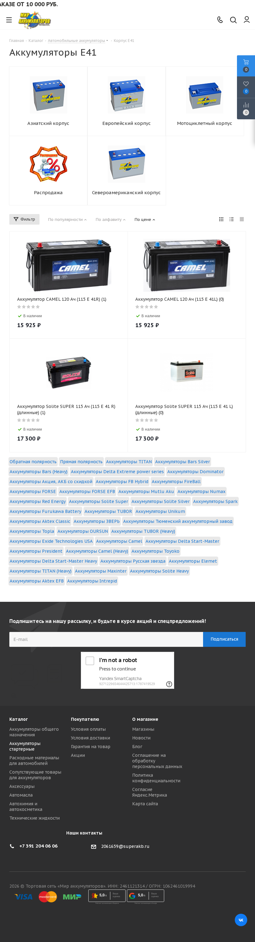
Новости (141, 738)
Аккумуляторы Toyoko (155, 551)
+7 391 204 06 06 (38, 846)
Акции (78, 755)
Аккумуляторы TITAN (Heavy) (41, 571)
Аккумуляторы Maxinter (101, 571)
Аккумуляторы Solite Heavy (159, 571)
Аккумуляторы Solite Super (98, 501)
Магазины (143, 729)
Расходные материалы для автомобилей (34, 760)
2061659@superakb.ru (125, 846)
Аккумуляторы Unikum (160, 511)
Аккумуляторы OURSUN (83, 531)
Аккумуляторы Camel (119, 541)
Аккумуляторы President (36, 551)
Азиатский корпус (48, 123)
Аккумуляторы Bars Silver (182, 461)
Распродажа (48, 192)
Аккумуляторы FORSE (33, 491)
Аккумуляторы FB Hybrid (122, 481)
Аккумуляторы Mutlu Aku (146, 491)
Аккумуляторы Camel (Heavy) (97, 551)
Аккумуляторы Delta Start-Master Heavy (53, 561)
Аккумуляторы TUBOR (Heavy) (143, 531)
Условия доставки (90, 738)
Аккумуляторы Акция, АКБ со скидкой (51, 481)
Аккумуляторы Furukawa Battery (45, 511)
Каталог (18, 719)
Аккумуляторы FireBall (176, 481)
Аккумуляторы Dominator (195, 471)
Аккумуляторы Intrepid (92, 581)
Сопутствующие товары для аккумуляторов (35, 774)
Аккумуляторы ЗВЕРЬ (97, 521)
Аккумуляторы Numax (201, 491)
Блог (137, 746)
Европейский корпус (126, 123)
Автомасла (21, 795)
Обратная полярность (33, 461)
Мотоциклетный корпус (204, 123)
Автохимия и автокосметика (25, 806)
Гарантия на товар (90, 746)
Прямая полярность (81, 461)
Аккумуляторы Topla (32, 531)
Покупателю (85, 719)
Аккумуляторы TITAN (129, 461)
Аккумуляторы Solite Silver (161, 501)
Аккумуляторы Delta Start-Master (182, 541)
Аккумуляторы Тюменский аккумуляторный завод (178, 521)
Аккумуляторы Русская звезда (132, 561)
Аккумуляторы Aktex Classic (40, 521)
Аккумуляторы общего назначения (34, 732)
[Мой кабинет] (246, 20)
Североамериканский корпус (126, 192)
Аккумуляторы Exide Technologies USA (51, 541)
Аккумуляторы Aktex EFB (37, 581)
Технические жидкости (34, 818)
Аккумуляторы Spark (215, 501)
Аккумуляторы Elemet (193, 561)
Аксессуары (22, 786)
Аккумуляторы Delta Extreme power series (117, 471)
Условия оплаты (88, 729)
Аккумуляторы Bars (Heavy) (38, 471)
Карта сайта (145, 804)
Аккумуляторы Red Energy (38, 501)
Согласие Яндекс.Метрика (149, 792)
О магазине (145, 719)
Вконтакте (241, 920)
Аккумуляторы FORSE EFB (87, 491)
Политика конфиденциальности (156, 778)
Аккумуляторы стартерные (24, 746)
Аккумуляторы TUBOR (108, 511)
